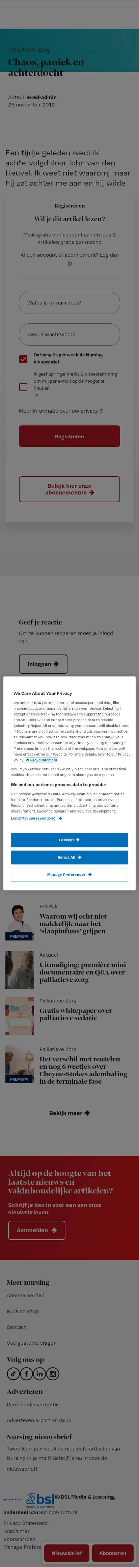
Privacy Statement (41, 760)
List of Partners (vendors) (33, 818)
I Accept (66, 839)
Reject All (67, 857)
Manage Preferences (66, 874)
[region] (69, 783)
